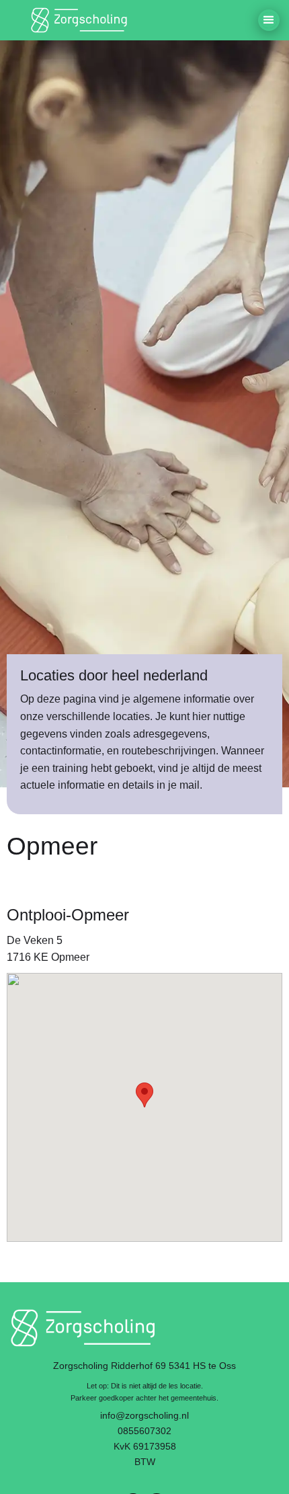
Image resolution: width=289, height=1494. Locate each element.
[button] (269, 20)
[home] (80, 20)
